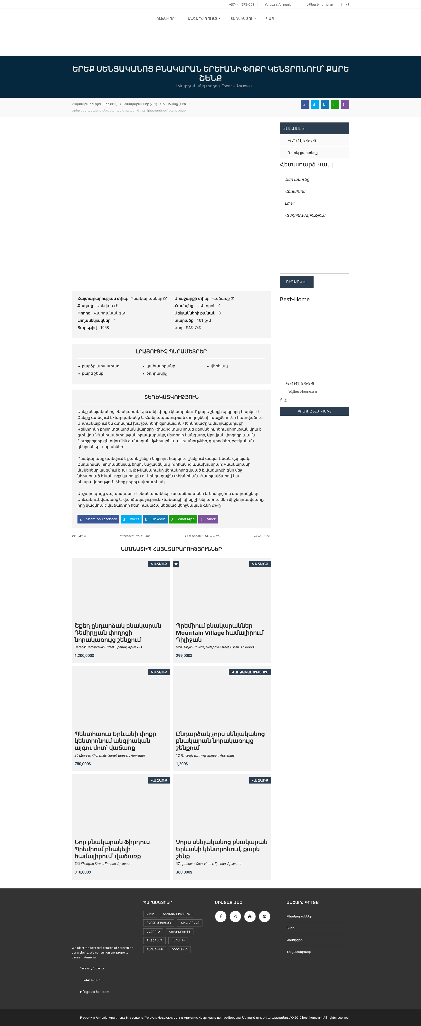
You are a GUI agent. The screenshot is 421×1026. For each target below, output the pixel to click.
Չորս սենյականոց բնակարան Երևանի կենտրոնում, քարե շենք (222, 849)
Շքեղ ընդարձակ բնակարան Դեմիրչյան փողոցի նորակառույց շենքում (118, 632)
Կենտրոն (207, 305)
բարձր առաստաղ (158, 922)
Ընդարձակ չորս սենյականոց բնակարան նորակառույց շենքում (220, 741)
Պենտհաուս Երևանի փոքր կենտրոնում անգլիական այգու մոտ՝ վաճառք (115, 741)
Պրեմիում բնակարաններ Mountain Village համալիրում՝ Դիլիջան (220, 632)
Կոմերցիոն (296, 940)
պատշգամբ (154, 940)
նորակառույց (179, 931)
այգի (150, 913)
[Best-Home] (314, 343)
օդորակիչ (180, 949)
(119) (174, 104)
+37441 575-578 (242, 4)
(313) (94, 104)
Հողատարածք (299, 952)
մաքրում (153, 931)
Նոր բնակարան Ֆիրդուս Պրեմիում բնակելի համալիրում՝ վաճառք (112, 849)
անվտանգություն (176, 913)
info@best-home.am (318, 4)
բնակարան (127, 411)
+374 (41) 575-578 (301, 140)
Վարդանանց (108, 313)
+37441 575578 (90, 980)
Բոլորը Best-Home (315, 411)
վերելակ (178, 940)
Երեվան (105, 305)
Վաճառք (221, 298)
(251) (140, 104)
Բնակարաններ (147, 298)
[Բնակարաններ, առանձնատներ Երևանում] (108, 18)
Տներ (291, 928)
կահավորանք (189, 922)
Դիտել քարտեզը (302, 153)
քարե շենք (154, 949)
